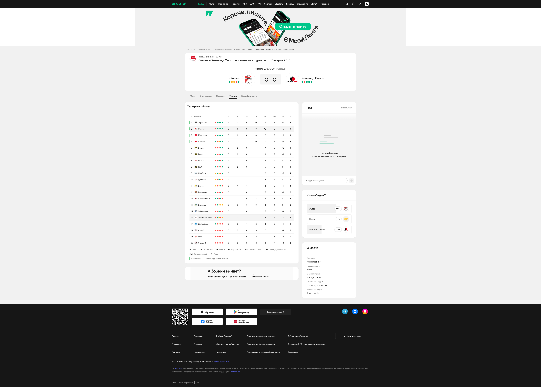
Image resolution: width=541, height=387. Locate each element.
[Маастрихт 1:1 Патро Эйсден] (217, 135)
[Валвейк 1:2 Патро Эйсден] (215, 204)
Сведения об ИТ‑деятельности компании (306, 344)
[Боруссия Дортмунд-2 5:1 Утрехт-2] (217, 242)
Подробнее (235, 371)
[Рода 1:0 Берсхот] (215, 154)
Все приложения (274, 312)
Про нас (175, 336)
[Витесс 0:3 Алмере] (222, 141)
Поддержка (199, 352)
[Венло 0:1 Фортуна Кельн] (215, 147)
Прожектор (221, 352)
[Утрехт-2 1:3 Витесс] (220, 185)
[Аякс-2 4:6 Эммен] (220, 128)
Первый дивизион (219, 49)
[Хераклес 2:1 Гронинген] (217, 122)
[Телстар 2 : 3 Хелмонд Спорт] (309, 82)
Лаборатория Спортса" (298, 336)
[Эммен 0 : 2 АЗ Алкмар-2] (236, 82)
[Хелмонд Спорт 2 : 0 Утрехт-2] (302, 82)
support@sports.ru (221, 361)
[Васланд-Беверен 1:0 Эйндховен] (217, 211)
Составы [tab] (220, 95)
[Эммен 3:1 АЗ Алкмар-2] (222, 128)
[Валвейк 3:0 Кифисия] (217, 204)
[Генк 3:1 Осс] (217, 236)
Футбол (197, 49)
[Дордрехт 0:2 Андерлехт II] (217, 179)
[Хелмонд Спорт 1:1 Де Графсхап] (219, 217)
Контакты (176, 352)
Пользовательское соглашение (261, 336)
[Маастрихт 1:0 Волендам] (222, 135)
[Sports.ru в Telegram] (345, 312)
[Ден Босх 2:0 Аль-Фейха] (217, 173)
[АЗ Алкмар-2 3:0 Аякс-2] (217, 230)
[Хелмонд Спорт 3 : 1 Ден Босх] (311, 82)
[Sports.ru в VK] (355, 312)
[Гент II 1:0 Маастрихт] (215, 135)
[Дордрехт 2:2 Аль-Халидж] (215, 179)
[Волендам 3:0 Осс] (220, 192)
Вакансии (198, 336)
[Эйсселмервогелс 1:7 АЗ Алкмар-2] (217, 198)
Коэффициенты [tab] (249, 95)
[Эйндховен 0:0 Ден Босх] (215, 173)
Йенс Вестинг (313, 261)
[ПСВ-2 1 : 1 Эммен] (234, 82)
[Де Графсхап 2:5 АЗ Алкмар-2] (220, 198)
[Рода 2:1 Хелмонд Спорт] (220, 154)
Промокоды (293, 352)
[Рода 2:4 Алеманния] (217, 154)
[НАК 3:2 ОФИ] (215, 166)
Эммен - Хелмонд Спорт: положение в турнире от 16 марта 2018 (270, 49)
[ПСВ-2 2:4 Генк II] (217, 160)
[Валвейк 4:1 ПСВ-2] (215, 160)
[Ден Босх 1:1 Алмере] (219, 141)
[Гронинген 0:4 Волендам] (215, 192)
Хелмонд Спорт (312, 78)
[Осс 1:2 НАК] (219, 166)
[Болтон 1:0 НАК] (217, 166)
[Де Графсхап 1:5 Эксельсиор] (217, 223)
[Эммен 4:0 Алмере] (217, 128)
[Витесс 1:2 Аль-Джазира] (217, 185)
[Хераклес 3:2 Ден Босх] (220, 122)
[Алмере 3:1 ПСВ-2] (220, 141)
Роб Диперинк (314, 277)
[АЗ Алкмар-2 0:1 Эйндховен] (219, 198)
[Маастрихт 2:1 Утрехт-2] (219, 135)
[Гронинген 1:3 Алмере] (215, 141)
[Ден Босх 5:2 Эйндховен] (222, 173)
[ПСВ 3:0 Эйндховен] (215, 211)
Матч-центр (205, 49)
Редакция (176, 344)
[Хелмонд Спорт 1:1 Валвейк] (222, 204)
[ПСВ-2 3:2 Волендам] (219, 160)
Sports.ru (178, 368)
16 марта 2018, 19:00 (265, 68)
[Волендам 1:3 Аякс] (217, 192)
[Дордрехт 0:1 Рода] (222, 154)
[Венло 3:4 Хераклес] (219, 122)
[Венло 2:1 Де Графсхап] (222, 147)
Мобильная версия (352, 336)
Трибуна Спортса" (224, 336)
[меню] (192, 3)
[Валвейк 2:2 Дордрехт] (220, 179)
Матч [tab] (192, 95)
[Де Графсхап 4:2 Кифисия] (215, 223)
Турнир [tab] (233, 95)
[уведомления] (353, 4)
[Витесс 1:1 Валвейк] (219, 185)
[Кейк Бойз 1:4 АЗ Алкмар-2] (215, 198)
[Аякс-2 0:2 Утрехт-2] (215, 230)
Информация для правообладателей (263, 352)
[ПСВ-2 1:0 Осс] (222, 160)
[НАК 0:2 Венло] (220, 147)
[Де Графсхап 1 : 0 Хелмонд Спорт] (304, 82)
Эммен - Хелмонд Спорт (236, 49)
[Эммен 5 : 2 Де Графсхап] (229, 82)
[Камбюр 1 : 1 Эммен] (232, 82)
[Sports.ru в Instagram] (365, 312)
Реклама (198, 344)
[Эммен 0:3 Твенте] (215, 128)
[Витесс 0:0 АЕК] (215, 185)
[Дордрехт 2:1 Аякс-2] (219, 179)
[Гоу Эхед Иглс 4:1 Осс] (215, 236)
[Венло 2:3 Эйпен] (217, 147)
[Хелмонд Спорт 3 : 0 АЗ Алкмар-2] (307, 82)
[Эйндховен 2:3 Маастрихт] (220, 135)
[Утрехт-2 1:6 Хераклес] (222, 122)
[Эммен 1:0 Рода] (219, 128)
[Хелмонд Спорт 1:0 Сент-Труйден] (217, 217)
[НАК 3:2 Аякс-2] (222, 166)
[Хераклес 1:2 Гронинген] (215, 122)
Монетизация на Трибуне (227, 344)
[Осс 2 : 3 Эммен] (239, 82)
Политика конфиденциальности (261, 344)
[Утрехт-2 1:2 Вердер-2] (215, 242)
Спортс (189, 49)
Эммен (235, 78)
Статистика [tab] (206, 95)
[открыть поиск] (347, 4)
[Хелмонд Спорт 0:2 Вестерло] (215, 217)
